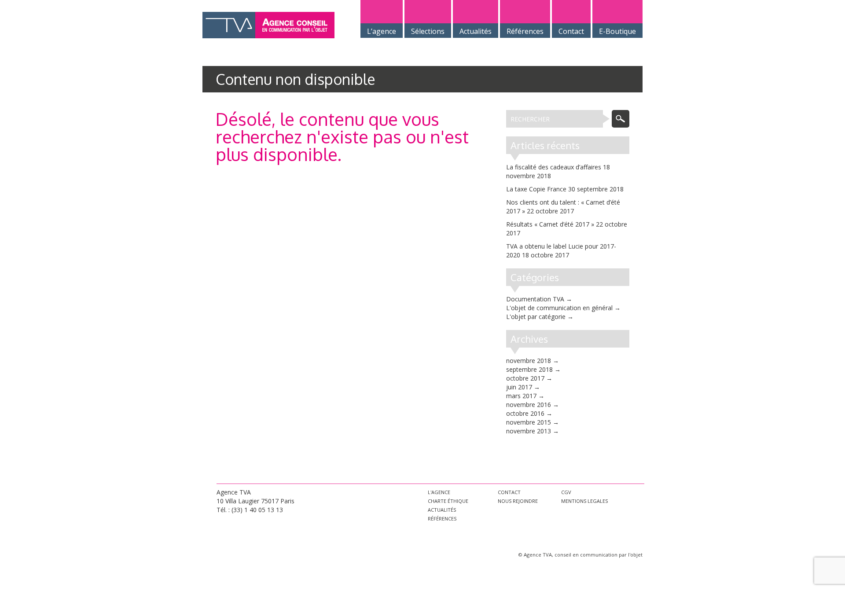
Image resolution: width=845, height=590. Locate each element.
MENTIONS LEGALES (584, 501)
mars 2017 (521, 396)
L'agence (439, 492)
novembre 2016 (528, 404)
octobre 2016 (525, 413)
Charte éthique (448, 501)
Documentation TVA (535, 299)
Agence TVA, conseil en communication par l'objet (583, 554)
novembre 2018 (528, 360)
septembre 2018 (529, 369)
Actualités (442, 509)
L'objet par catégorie (536, 316)
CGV (566, 492)
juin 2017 (519, 387)
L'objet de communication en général (559, 308)
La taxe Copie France (536, 189)
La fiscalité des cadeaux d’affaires (553, 167)
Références (442, 518)
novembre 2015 (528, 422)
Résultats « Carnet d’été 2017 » (550, 224)
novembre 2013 (528, 431)
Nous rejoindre (518, 501)
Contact (509, 492)
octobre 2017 (525, 378)
